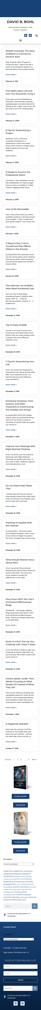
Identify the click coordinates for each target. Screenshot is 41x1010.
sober (28, 894)
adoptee (17, 873)
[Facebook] (30, 35)
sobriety (15, 897)
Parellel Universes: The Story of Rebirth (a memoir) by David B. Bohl (20, 54)
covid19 (22, 879)
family (29, 879)
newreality (7, 887)
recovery (24, 887)
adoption (26, 873)
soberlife (7, 897)
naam (18, 884)
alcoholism (9, 876)
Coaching (27, 876)
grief (14, 882)
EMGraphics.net (20, 952)
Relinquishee (21, 892)
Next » (34, 759)
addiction (8, 871)
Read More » (11, 74)
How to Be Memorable (17, 209)
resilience (20, 894)
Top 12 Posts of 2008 (16, 325)
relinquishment (9, 895)
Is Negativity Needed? (17, 724)
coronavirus (7, 879)
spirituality (24, 897)
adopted (7, 873)
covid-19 (16, 879)
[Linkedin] (25, 35)
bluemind (19, 876)
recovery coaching (16, 889)
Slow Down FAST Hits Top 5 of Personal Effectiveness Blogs (20, 602)
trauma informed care (14, 899)
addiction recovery (23, 871)
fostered (7, 881)
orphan (16, 887)
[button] (36, 36)
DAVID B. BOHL (20, 22)
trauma (32, 897)
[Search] (35, 906)
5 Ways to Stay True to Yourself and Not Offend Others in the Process (18, 246)
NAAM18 (24, 884)
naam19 (30, 884)
